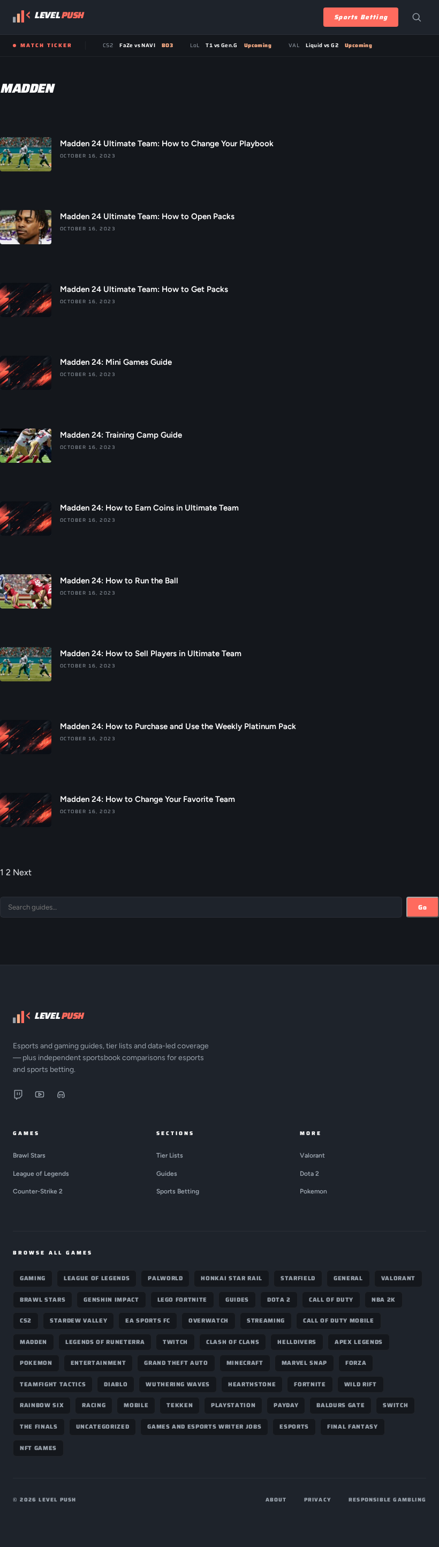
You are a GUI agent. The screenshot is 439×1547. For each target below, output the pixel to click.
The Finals (39, 1426)
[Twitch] (18, 1096)
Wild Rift (360, 1384)
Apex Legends (359, 1342)
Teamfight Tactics (53, 1384)
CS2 (26, 1320)
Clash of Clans (232, 1342)
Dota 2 (309, 1173)
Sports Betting (361, 17)
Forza (355, 1363)
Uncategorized (103, 1426)
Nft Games (38, 1448)
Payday (286, 1405)
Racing (93, 1405)
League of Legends (41, 1173)
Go (422, 907)
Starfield (298, 1278)
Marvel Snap (304, 1363)
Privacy (317, 1500)
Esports (294, 1426)
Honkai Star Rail (231, 1278)
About (276, 1500)
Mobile (136, 1405)
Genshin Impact (111, 1299)
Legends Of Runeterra (105, 1342)
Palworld (165, 1278)
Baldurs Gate (340, 1405)
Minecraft (244, 1363)
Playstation (233, 1405)
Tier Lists (169, 1155)
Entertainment (98, 1363)
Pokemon (313, 1191)
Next (22, 872)
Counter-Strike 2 (38, 1191)
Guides (166, 1173)
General (348, 1278)
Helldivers (296, 1342)
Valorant (312, 1155)
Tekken (179, 1405)
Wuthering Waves (178, 1384)
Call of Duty (331, 1299)
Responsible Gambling (387, 1500)
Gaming (33, 1278)
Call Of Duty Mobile (338, 1320)
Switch (395, 1405)
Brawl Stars (29, 1155)
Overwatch (208, 1320)
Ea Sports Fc (147, 1320)
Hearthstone (252, 1384)
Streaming (266, 1320)
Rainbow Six (42, 1405)
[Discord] (61, 1096)
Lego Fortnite (182, 1299)
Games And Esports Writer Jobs (204, 1426)
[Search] (416, 17)
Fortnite (310, 1384)
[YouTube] (39, 1096)
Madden (33, 1342)
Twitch (175, 1342)
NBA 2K (384, 1299)
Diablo (115, 1384)
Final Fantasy (352, 1426)
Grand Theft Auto (176, 1363)
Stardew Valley (78, 1320)
